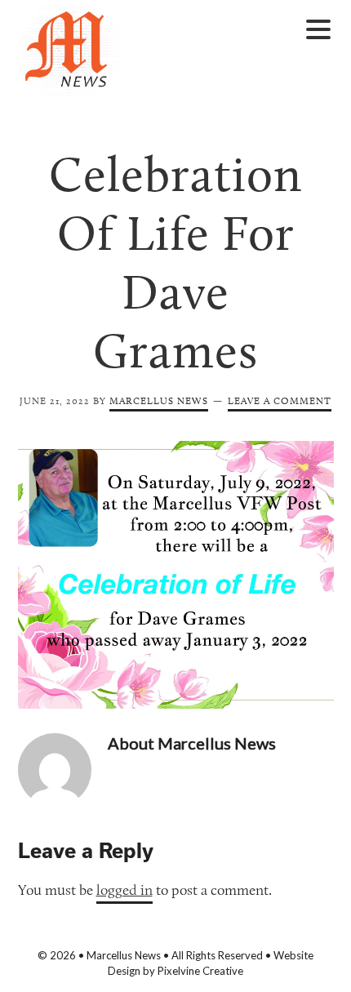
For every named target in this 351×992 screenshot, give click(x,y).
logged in (124, 890)
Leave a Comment (279, 400)
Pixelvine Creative (200, 970)
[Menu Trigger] (317, 28)
